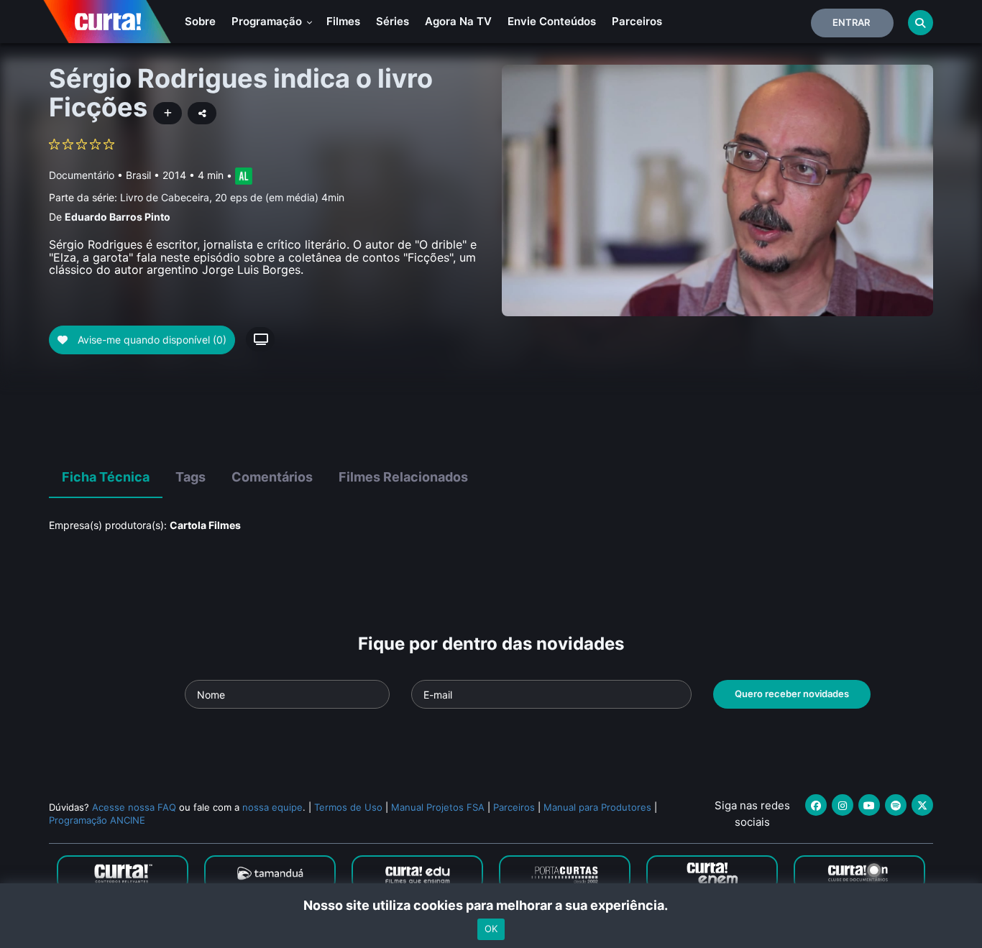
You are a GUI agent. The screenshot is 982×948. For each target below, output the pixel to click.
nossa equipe (272, 807)
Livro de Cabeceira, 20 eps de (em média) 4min (232, 197)
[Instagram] (842, 805)
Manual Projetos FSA (438, 807)
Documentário (81, 175)
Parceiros (637, 21)
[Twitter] (922, 805)
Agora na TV (458, 21)
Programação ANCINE (97, 820)
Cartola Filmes (205, 525)
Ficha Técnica (106, 476)
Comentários (272, 476)
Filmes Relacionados (403, 476)
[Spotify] (896, 805)
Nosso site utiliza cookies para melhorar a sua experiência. (491, 905)
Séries (392, 21)
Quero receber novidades (792, 693)
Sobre (200, 21)
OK (491, 928)
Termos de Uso (348, 807)
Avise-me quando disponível (150, 339)
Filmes (343, 21)
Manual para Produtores (597, 807)
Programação (268, 21)
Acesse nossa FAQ (134, 807)
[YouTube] (869, 805)
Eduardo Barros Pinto (117, 217)
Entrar (851, 22)
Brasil (138, 175)
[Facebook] (816, 805)
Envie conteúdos (552, 21)
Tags (190, 476)
